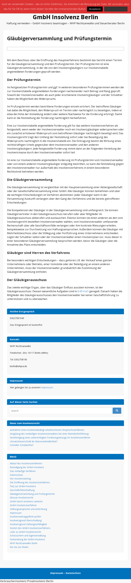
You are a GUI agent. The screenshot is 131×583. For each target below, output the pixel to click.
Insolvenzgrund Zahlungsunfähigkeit (28, 524)
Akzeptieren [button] (95, 9)
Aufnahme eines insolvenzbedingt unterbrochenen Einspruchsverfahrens (47, 429)
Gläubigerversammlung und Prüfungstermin (32, 493)
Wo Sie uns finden (19, 547)
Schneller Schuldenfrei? (21, 445)
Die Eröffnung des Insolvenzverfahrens (30, 482)
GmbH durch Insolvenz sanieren (26, 501)
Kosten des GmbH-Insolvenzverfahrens (30, 528)
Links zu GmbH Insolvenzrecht (25, 531)
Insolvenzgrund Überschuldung (26, 520)
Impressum (47, 387)
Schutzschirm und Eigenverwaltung (28, 535)
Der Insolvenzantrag (20, 478)
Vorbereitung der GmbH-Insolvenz (27, 539)
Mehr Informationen (116, 9)
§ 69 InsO (83, 291)
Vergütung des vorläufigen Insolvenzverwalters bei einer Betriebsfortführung (49, 433)
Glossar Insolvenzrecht (21, 497)
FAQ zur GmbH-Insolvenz (23, 486)
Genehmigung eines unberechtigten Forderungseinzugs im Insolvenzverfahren (50, 437)
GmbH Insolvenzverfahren (23, 505)
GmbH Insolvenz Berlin (65, 17)
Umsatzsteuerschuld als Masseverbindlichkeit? (34, 441)
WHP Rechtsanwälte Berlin (23, 543)
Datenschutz (16, 474)
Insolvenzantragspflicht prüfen (25, 516)
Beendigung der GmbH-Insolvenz (27, 467)
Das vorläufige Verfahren (23, 471)
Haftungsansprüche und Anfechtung (28, 509)
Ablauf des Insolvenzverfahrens (26, 463)
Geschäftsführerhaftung (22, 490)
